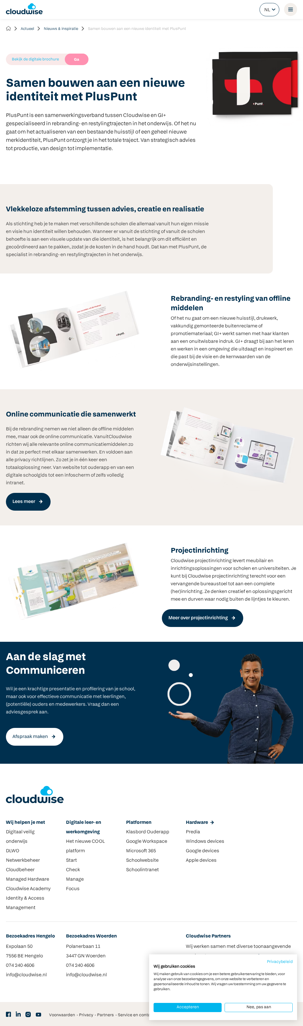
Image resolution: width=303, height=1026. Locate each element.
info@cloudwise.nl (26, 975)
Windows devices (205, 841)
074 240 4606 (20, 965)
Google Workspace (146, 841)
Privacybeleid (280, 962)
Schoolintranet (142, 870)
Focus (73, 889)
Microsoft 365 (141, 851)
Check (73, 870)
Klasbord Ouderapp (147, 832)
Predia (193, 832)
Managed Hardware (27, 879)
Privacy (86, 1015)
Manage (75, 879)
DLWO (12, 851)
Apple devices (201, 860)
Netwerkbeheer (23, 860)
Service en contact (136, 1015)
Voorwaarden (62, 1015)
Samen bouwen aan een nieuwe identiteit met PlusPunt (137, 29)
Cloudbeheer (20, 870)
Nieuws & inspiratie (61, 29)
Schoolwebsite (142, 860)
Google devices (202, 851)
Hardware (197, 822)
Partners (105, 1015)
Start (71, 860)
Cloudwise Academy (28, 889)
